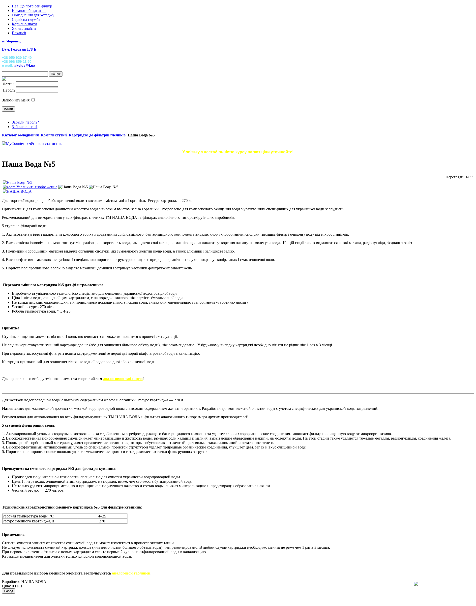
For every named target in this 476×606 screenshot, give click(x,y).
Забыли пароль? (25, 122)
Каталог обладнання (20, 135)
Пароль (9, 90)
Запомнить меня (16, 100)
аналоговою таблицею (123, 379)
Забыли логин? (24, 127)
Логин (8, 84)
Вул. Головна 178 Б (19, 49)
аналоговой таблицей (131, 573)
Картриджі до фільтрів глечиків (97, 135)
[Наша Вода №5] (73, 187)
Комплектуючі (54, 135)
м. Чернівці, (12, 41)
